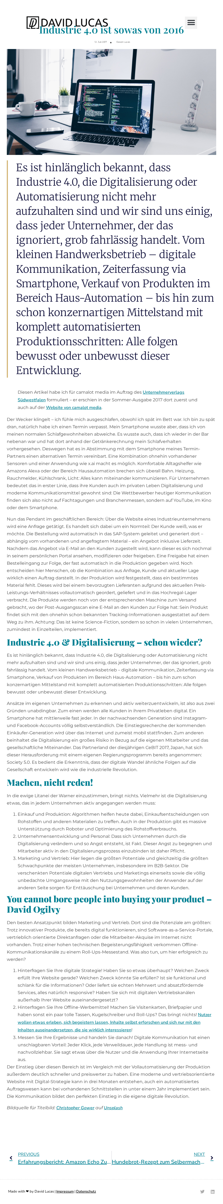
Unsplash (113, 1108)
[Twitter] (202, 1192)
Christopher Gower (75, 1108)
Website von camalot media (73, 408)
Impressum (65, 1191)
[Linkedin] (212, 1192)
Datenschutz (86, 1191)
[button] (191, 23)
